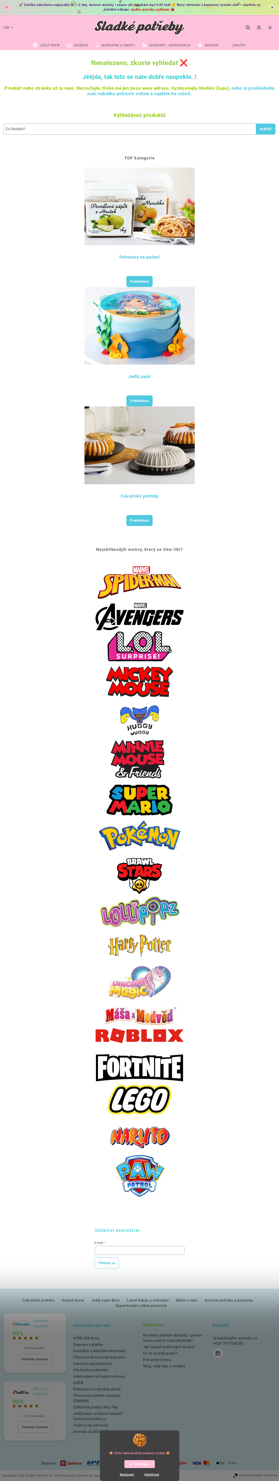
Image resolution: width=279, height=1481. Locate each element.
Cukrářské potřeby (140, 496)
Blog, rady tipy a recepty (164, 1366)
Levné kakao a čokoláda (148, 1300)
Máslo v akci (187, 1300)
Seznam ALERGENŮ (90, 1431)
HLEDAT (266, 129)
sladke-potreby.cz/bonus (150, 9)
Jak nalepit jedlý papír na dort (169, 1347)
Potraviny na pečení (139, 257)
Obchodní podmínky (90, 1370)
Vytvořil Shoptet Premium (258, 1475)
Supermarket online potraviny (141, 1305)
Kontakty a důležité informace (99, 1351)
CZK (6, 27)
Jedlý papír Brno (105, 1300)
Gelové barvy (73, 1300)
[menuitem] (46, 45)
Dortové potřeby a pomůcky (229, 1300)
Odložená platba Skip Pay (95, 1407)
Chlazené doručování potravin (99, 1357)
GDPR (78, 1383)
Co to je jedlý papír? (160, 1353)
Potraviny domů (157, 1359)
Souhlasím (141, 1464)
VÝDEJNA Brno (86, 1338)
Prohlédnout (139, 281)
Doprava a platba (88, 1344)
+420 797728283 (228, 1343)
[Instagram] (218, 1353)
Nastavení (127, 1474)
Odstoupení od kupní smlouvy (99, 1376)
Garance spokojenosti (92, 1363)
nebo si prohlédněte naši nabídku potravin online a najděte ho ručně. (180, 90)
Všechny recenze (35, 1359)
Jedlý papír (139, 376)
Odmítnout (151, 1474)
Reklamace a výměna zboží (97, 1389)
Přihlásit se (106, 1263)
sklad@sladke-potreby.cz (235, 1338)
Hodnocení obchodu (91, 1425)
